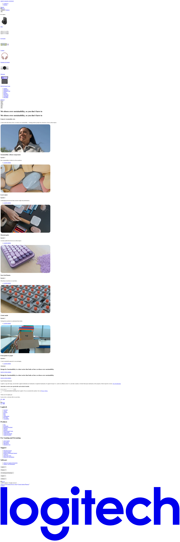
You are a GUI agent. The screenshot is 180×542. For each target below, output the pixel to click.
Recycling (5, 417)
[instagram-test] (1, 399)
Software (3, 99)
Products (3, 10)
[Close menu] (2, 11)
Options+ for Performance (9, 464)
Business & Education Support (10, 453)
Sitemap (27, 484)
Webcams (5, 428)
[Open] (2, 108)
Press (4, 415)
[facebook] (3, 399)
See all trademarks (117, 383)
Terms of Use (4, 484)
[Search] (2, 102)
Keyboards (5, 426)
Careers (5, 411)
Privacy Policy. (44, 390)
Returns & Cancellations (8, 457)
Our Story (5, 410)
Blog (4, 413)
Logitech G (5, 3)
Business (5, 4)
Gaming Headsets (7, 435)
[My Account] (2, 106)
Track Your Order (7, 455)
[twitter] (2, 399)
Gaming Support (7, 452)
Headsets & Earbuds (7, 427)
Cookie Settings (21, 484)
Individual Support (7, 450)
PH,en (3, 8)
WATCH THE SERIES (6, 372)
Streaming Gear (6, 444)
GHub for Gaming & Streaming (10, 463)
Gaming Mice (6, 432)
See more (3, 366)
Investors (5, 412)
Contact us (5, 454)
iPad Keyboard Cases (8, 431)
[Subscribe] (15, 389)
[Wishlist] (2, 104)
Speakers (5, 429)
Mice (4, 424)
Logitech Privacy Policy (12, 484)
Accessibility (6, 418)
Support (2, 7)
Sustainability (6, 416)
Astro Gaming (6, 440)
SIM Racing (6, 443)
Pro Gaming (6, 442)
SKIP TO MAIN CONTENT (7, 1)
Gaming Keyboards (7, 433)
